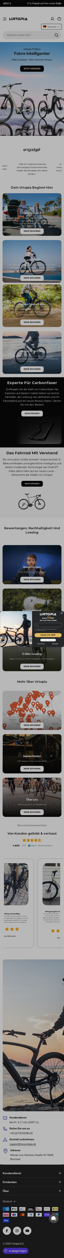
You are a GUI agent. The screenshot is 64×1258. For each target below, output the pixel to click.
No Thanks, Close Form (48, 640)
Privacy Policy (55, 643)
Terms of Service (41, 643)
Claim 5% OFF (48, 635)
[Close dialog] (61, 613)
